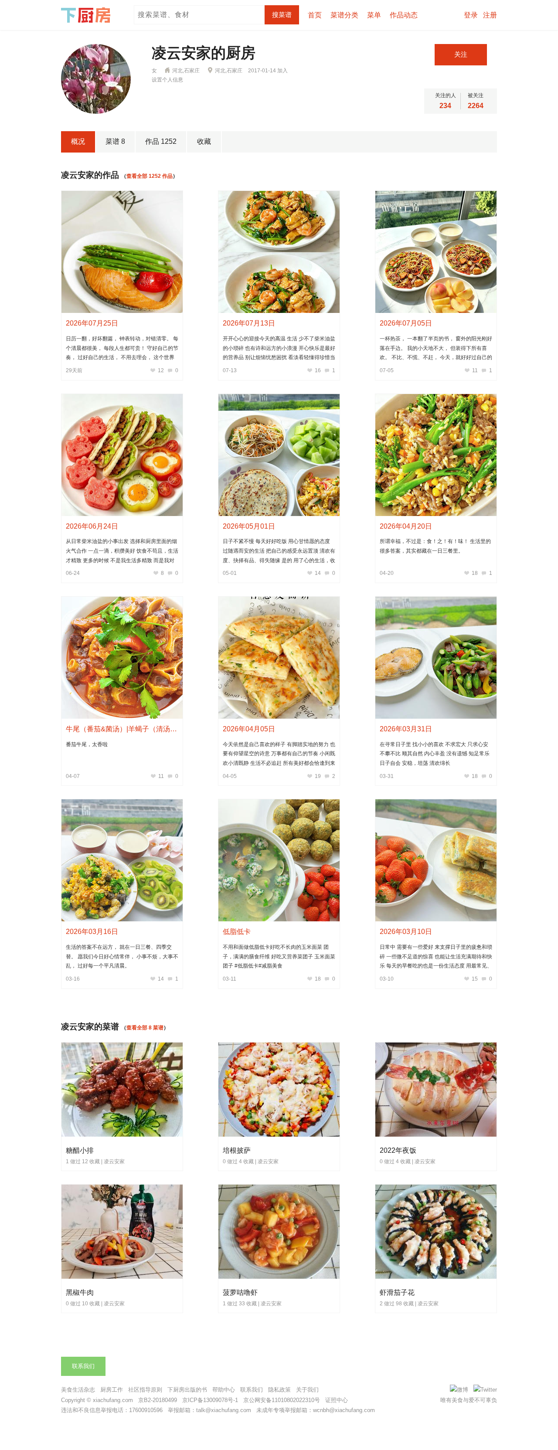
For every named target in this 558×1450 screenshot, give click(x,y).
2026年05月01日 (249, 526)
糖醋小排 (80, 1150)
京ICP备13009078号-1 (210, 1400)
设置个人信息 (167, 80)
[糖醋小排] (122, 1135)
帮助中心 (223, 1389)
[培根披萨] (279, 1135)
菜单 (374, 15)
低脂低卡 (237, 931)
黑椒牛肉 (80, 1292)
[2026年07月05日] (436, 252)
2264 (475, 105)
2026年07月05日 (406, 323)
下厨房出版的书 (187, 1389)
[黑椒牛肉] (122, 1277)
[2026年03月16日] (122, 860)
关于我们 (307, 1389)
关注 (460, 54)
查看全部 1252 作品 (149, 176)
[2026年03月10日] (436, 860)
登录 (471, 15)
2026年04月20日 (406, 526)
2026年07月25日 (92, 323)
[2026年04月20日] (436, 455)
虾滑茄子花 (397, 1292)
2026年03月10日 (406, 931)
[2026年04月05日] (279, 658)
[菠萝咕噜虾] (279, 1277)
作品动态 (404, 15)
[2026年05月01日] (279, 455)
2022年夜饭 (398, 1150)
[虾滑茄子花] (436, 1277)
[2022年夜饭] (436, 1135)
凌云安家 (114, 1161)
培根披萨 (237, 1150)
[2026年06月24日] (122, 455)
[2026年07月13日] (279, 252)
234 (445, 105)
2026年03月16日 (92, 931)
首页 (315, 15)
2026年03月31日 (406, 729)
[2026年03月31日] (436, 658)
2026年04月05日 (249, 729)
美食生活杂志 (78, 1389)
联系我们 (83, 1366)
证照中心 (336, 1400)
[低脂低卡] (279, 860)
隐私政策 (279, 1389)
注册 (490, 15)
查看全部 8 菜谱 (144, 1028)
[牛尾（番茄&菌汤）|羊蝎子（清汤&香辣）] (122, 658)
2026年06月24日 (92, 526)
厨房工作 (111, 1389)
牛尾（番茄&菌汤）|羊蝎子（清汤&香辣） (131, 729)
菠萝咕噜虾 (240, 1292)
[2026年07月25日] (122, 252)
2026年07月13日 (249, 323)
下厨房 (87, 15)
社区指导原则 (145, 1389)
